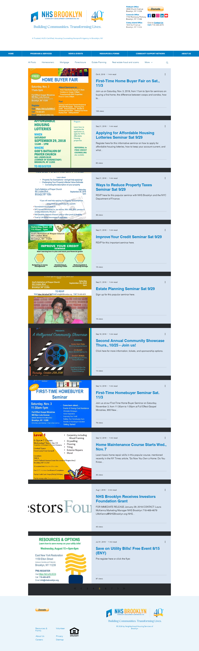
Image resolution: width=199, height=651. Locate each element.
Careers (39, 639)
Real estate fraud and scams (125, 62)
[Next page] (117, 588)
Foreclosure (80, 62)
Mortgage (64, 62)
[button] (75, 54)
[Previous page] (81, 588)
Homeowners (48, 62)
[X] (153, 15)
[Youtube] (166, 15)
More (147, 62)
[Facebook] (149, 15)
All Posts (32, 62)
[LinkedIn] (162, 15)
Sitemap (60, 639)
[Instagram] (158, 15)
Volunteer (60, 628)
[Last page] (124, 588)
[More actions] (166, 74)
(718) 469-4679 (157, 25)
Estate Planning (99, 62)
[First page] (75, 588)
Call (149, 25)
